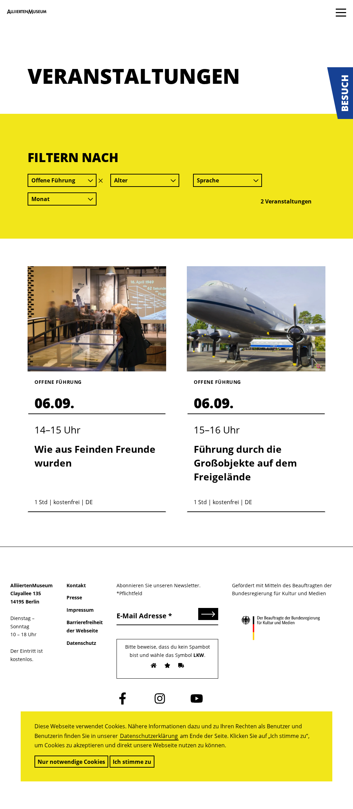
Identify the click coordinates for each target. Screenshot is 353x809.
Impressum (80, 610)
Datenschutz (81, 643)
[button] (340, 93)
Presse (74, 597)
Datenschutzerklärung (149, 736)
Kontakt (76, 585)
